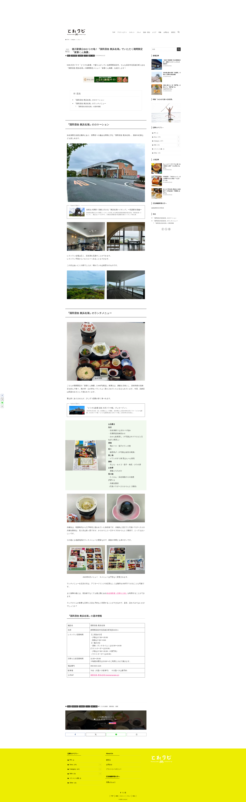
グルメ (85, 55)
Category (80, 55)
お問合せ (109, 764)
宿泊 (134, 796)
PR (156, 133)
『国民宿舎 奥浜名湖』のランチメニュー (90, 104)
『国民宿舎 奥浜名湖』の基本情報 (89, 106)
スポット (122, 796)
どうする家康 (104, 706)
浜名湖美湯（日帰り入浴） (117, 593)
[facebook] (163, 229)
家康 (117, 706)
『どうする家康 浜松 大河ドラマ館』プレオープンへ (106, 408)
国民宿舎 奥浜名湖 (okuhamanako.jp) (105, 675)
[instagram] (169, 229)
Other (157, 153)
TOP (112, 796)
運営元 (108, 760)
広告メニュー (111, 782)
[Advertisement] (123, 13)
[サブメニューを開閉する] (178, 137)
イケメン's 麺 (159, 149)
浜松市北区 (74, 55)
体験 (117, 796)
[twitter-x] (166, 229)
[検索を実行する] (179, 49)
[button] (75, 734)
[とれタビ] (76, 32)
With (157, 145)
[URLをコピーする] (136, 734)
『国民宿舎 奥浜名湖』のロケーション (89, 100)
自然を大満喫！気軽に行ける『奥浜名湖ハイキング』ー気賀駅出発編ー (114, 210)
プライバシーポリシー (113, 769)
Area (69, 55)
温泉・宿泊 (91, 55)
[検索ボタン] (178, 32)
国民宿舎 (111, 706)
